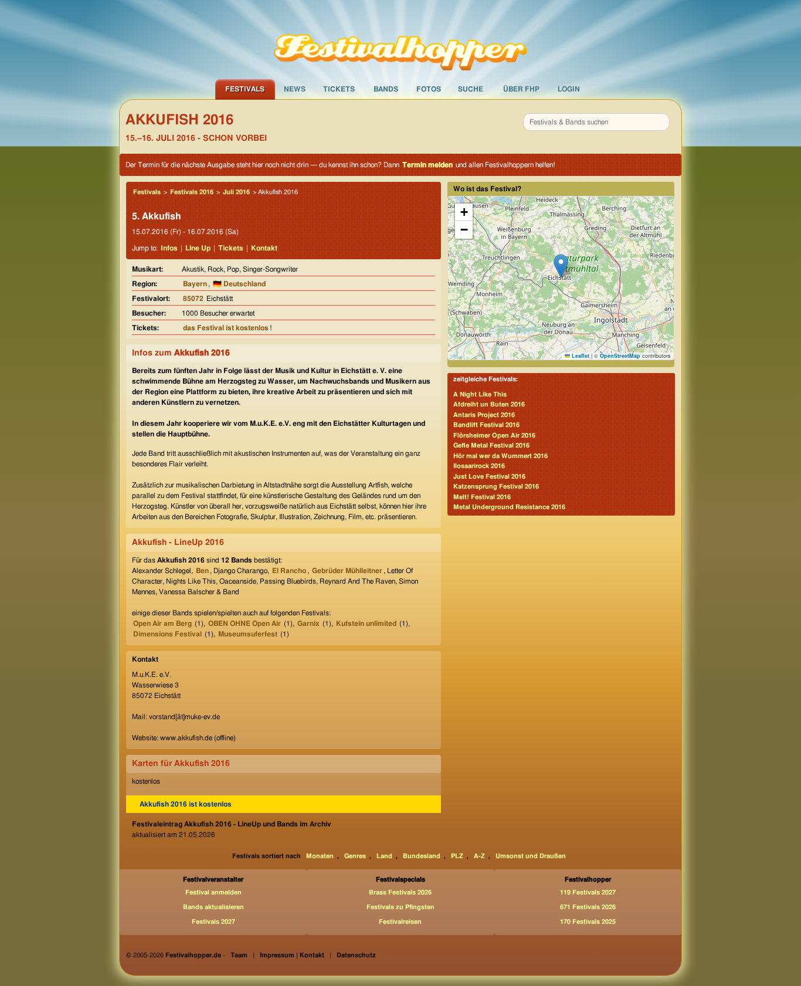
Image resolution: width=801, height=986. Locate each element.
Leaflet (579, 356)
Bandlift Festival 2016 (486, 425)
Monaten (320, 856)
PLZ (457, 856)
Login (569, 89)
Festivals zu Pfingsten (400, 907)
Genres (355, 856)
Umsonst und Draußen (530, 856)
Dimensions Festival (167, 634)
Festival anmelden (213, 892)
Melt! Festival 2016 (482, 497)
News (295, 89)
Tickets (339, 89)
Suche (470, 89)
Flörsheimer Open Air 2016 (494, 435)
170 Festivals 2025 (588, 922)
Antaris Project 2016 (484, 415)
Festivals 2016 (191, 192)
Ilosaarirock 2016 (479, 466)
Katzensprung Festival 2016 (496, 486)
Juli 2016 (236, 192)
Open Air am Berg (162, 623)
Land (384, 856)
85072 (193, 298)
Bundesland (421, 856)
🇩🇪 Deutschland (239, 283)
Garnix (308, 623)
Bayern (195, 283)
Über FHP (521, 89)
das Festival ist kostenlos (226, 327)
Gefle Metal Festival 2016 (491, 445)
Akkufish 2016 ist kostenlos (186, 804)
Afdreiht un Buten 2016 (489, 404)
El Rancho (289, 570)
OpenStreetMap (620, 356)
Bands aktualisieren (213, 907)
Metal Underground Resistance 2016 (509, 507)
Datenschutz (356, 955)
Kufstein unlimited (366, 623)
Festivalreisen (400, 922)
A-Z (479, 856)
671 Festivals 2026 (588, 907)
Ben (202, 570)
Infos (169, 248)
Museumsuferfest (247, 634)
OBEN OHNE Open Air (244, 623)
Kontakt (264, 248)
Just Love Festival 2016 (489, 476)
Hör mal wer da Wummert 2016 (500, 456)
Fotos (428, 89)
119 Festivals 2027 (588, 892)
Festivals (244, 89)
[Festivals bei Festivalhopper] (400, 39)
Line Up (198, 248)
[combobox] (596, 122)
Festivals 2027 (213, 922)
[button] (561, 266)
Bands (386, 89)
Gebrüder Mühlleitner (347, 570)
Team (238, 955)
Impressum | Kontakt (292, 955)
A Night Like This (480, 394)
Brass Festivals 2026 (400, 892)
